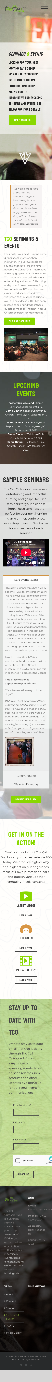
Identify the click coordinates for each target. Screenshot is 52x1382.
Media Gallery (14, 1332)
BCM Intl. (16, 1359)
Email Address (22, 1105)
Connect (11, 1301)
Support (11, 1308)
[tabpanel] (26, 677)
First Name (19, 1139)
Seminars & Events (12, 1317)
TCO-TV (10, 1326)
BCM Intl (9, 1238)
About (9, 1294)
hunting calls (11, 1273)
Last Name (19, 1122)
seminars (12, 1254)
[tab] (26, 579)
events (8, 1257)
